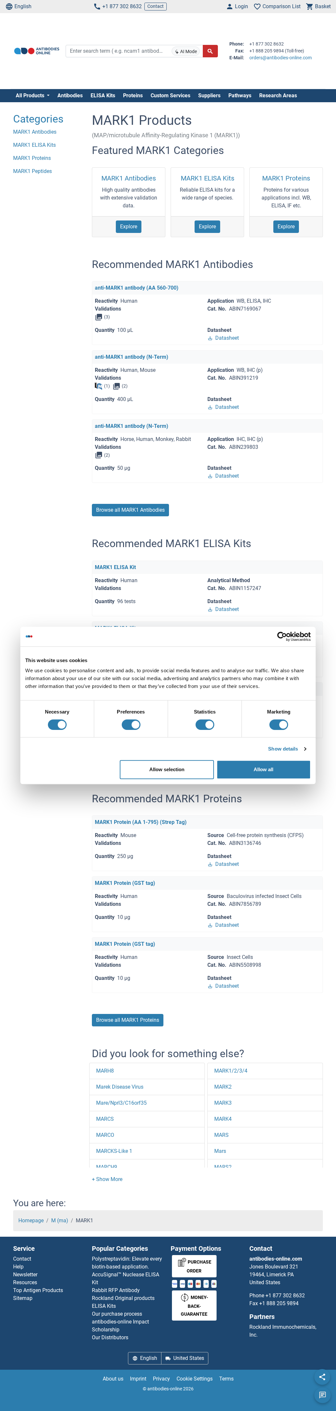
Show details (283, 749)
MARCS (105, 1119)
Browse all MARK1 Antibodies (130, 510)
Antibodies (70, 95)
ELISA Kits (103, 95)
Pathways (239, 95)
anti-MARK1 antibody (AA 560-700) (136, 288)
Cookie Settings (195, 1379)
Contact (155, 6)
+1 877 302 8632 (122, 6)
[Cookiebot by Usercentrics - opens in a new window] (282, 636)
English (23, 6)
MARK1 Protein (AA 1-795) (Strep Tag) (141, 822)
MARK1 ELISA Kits (207, 178)
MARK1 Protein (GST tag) (125, 883)
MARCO (105, 1135)
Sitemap (22, 1298)
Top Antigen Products (38, 1290)
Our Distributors (110, 1337)
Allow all (263, 769)
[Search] (210, 51)
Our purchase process (117, 1314)
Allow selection (166, 769)
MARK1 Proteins (286, 178)
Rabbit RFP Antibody (116, 1290)
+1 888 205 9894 (279, 1303)
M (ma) (59, 1220)
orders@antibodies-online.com (280, 57)
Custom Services (170, 95)
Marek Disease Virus (119, 1087)
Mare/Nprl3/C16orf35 (121, 1103)
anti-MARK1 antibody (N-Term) (131, 357)
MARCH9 (106, 1167)
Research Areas (278, 95)
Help (18, 1267)
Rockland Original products (123, 1298)
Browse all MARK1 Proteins (127, 1020)
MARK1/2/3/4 (230, 1071)
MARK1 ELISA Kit (115, 567)
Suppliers (209, 95)
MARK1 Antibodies (128, 178)
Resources (25, 1282)
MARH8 (105, 1071)
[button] (107, 1179)
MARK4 (223, 1119)
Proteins (133, 95)
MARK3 (223, 1103)
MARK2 (223, 1087)
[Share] (322, 1377)
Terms (226, 1379)
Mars (220, 1151)
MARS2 (223, 1167)
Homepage (31, 1220)
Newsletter (25, 1274)
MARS (221, 1135)
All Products (31, 95)
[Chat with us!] (322, 1395)
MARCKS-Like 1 (114, 1151)
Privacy (161, 1379)
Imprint (138, 1379)
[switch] (131, 724)
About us (113, 1379)
